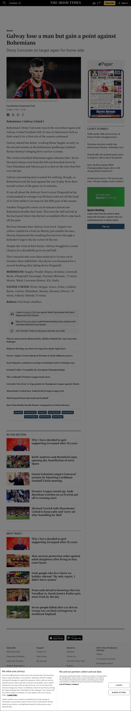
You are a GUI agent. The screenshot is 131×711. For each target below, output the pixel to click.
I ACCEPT (119, 685)
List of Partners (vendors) (69, 684)
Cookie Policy (12, 695)
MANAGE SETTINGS (119, 692)
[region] (65, 689)
